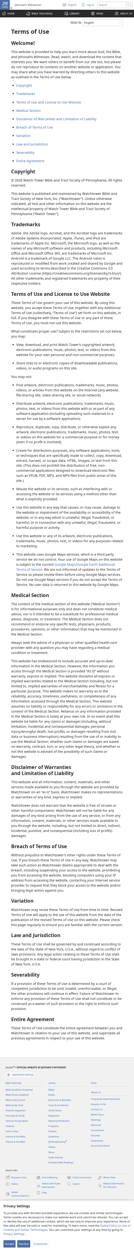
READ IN (75, 23)
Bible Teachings (13, 1082)
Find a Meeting (46, 1178)
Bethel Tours (97, 1114)
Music (51, 1152)
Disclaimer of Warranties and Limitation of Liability (56, 119)
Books (51, 1094)
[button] (39, 13)
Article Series (54, 1110)
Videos (51, 1147)
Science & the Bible (15, 1136)
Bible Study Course (15, 1100)
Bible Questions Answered (19, 1089)
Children (10, 1126)
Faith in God (12, 1131)
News (94, 1082)
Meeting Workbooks (59, 1120)
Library (52, 1082)
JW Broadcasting (57, 1141)
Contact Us (96, 1109)
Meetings (96, 1119)
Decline (24, 1244)
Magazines (53, 1115)
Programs (53, 1126)
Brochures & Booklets (59, 1100)
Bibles (51, 1089)
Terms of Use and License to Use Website (48, 102)
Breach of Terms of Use (34, 127)
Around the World (100, 1145)
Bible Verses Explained (17, 1094)
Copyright (24, 85)
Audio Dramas (55, 1157)
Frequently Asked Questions (105, 1098)
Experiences (97, 1140)
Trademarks (25, 93)
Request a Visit (98, 1104)
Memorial (96, 1125)
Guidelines (53, 1136)
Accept (9, 1244)
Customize (40, 1244)
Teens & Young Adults (17, 1120)
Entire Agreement (30, 161)
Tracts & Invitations (58, 1105)
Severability (25, 152)
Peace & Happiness (15, 1110)
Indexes (52, 1131)
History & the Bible (15, 1141)
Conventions (97, 1130)
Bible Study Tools (14, 1105)
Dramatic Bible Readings (60, 1162)
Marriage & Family (15, 1115)
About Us (96, 1092)
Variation (23, 135)
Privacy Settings (13, 1234)
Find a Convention (79, 1178)
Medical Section (28, 110)
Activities (95, 1135)
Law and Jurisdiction (32, 144)
